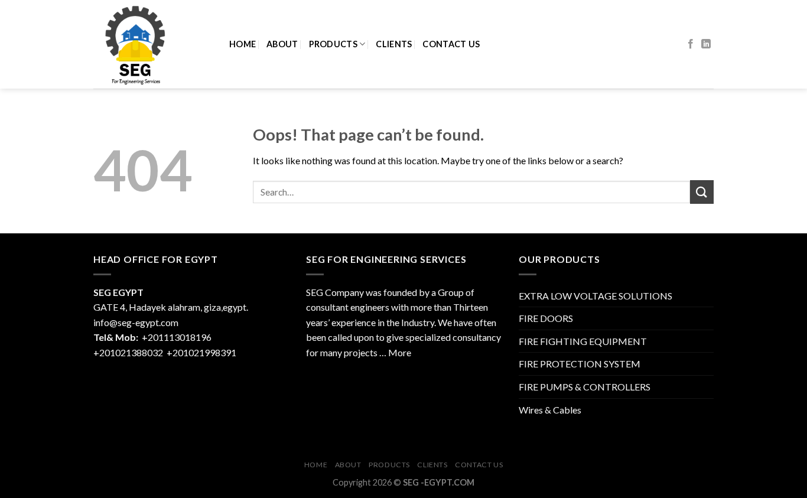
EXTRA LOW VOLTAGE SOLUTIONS (595, 295)
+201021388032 (128, 352)
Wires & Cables (550, 409)
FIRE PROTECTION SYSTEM (579, 363)
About (282, 44)
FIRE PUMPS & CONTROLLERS (584, 386)
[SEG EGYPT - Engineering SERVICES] (152, 44)
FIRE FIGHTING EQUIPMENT (583, 341)
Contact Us (451, 44)
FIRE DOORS (546, 318)
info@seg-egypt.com (135, 322)
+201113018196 (177, 337)
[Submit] (702, 191)
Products (333, 44)
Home (242, 44)
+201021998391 (201, 352)
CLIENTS (394, 44)
